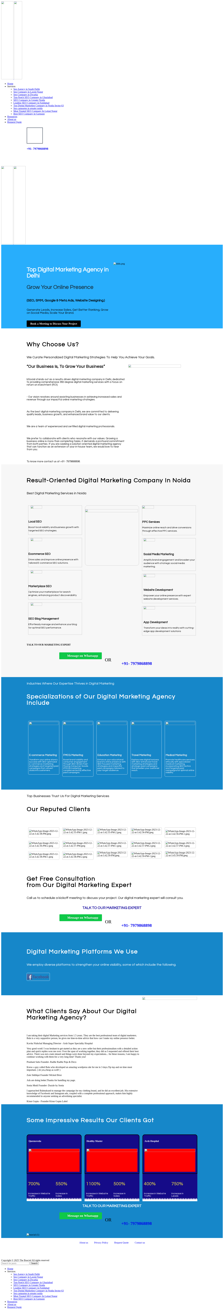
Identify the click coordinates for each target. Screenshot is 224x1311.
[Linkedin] (64, 1253)
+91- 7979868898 (37, 148)
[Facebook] (30, 1253)
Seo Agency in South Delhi (26, 89)
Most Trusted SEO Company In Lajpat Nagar (35, 111)
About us (83, 1242)
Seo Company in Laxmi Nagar (28, 92)
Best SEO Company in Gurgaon (29, 114)
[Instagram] (99, 1253)
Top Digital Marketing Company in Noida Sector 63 (38, 105)
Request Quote (121, 1242)
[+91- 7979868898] (35, 135)
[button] (112, 983)
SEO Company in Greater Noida (29, 100)
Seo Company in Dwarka (25, 94)
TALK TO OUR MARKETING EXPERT (48, 154)
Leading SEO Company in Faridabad (31, 103)
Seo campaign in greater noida (28, 108)
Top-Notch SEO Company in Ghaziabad (33, 97)
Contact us (140, 1242)
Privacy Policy (101, 1242)
